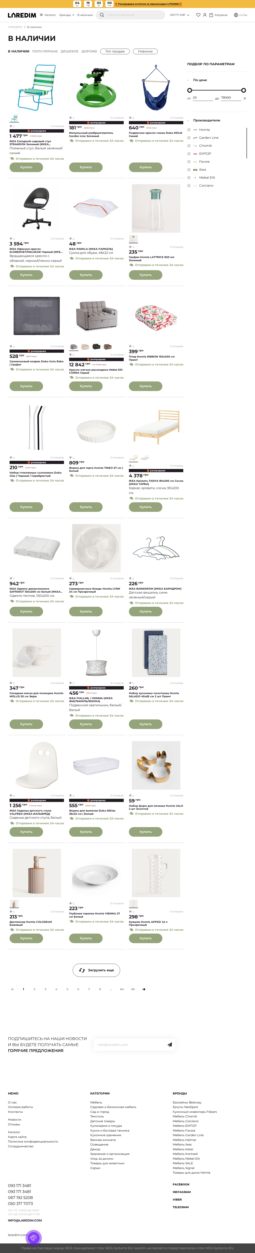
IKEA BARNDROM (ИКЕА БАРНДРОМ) (155, 588)
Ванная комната (103, 1140)
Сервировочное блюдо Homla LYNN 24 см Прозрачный (94, 590)
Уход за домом (101, 1158)
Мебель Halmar (184, 1140)
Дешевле (69, 51)
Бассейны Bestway (187, 1102)
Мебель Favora (184, 1130)
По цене (200, 80)
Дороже (89, 51)
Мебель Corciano (185, 1121)
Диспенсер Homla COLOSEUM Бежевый (31, 923)
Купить (26, 167)
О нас (12, 1102)
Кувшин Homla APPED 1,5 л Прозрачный (148, 923)
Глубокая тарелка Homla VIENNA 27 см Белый (94, 915)
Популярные (45, 51)
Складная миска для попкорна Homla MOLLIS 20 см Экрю (36, 695)
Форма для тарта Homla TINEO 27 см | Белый (96, 469)
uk (240, 15)
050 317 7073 (20, 1203)
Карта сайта (17, 1137)
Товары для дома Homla (191, 1172)
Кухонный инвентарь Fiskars (195, 1112)
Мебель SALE (183, 1163)
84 (122, 989)
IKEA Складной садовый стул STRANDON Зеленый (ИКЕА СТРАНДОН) (30, 143)
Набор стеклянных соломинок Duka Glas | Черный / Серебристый (36, 474)
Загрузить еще (101, 970)
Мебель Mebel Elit (186, 1158)
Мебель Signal (183, 1168)
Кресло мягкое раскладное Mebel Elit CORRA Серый (96, 371)
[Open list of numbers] (188, 15)
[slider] (189, 90)
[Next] (143, 989)
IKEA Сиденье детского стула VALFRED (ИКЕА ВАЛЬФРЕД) (30, 812)
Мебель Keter (183, 1149)
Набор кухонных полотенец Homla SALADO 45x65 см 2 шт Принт (154, 695)
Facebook (181, 1184)
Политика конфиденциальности (33, 1141)
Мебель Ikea (182, 1144)
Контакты (15, 1112)
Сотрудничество (20, 1146)
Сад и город (99, 1112)
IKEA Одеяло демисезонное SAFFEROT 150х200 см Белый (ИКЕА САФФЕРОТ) (35, 590)
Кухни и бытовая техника (109, 1130)
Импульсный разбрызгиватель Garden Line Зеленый (91, 134)
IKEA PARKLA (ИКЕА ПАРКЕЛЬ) (91, 248)
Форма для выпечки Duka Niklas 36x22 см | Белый (92, 812)
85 (133, 989)
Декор (95, 1149)
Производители (206, 120)
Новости (14, 1119)
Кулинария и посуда (106, 1126)
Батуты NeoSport (185, 1107)
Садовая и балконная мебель (113, 1107)
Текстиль (97, 1116)
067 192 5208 (20, 1197)
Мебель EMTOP (185, 1126)
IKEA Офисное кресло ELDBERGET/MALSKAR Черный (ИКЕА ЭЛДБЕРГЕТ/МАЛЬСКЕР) (36, 250)
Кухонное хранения (105, 1135)
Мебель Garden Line (188, 1135)
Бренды (65, 15)
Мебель (96, 1102)
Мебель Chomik (185, 1116)
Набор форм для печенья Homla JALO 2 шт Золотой (156, 807)
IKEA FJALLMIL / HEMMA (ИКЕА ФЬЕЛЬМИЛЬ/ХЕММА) (91, 700)
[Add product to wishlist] (61, 66)
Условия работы (20, 1107)
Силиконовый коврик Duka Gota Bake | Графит (37, 363)
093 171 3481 (177, 14)
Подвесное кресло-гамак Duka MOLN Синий (155, 134)
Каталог (50, 15)
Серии (95, 1168)
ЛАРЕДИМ (15, 27)
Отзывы (14, 1124)
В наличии (85, 15)
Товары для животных (107, 1163)
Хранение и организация (109, 1154)
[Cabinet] (205, 15)
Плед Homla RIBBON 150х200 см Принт (152, 358)
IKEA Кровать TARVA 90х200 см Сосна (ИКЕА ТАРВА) (156, 482)
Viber (177, 1199)
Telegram (181, 1207)
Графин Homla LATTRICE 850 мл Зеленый (151, 259)
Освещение (99, 1144)
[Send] (170, 1044)
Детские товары (102, 1121)
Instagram (182, 1192)
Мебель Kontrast (185, 1154)
